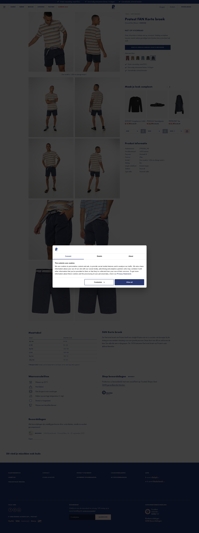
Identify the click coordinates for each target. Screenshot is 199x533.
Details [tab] (99, 256)
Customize (98, 282)
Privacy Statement (124, 274)
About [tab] (131, 256)
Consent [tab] (68, 256)
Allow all (129, 282)
